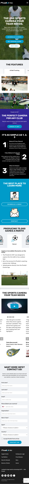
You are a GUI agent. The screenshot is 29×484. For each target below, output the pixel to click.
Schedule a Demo (14, 37)
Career (17, 463)
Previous (1, 241)
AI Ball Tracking (14, 70)
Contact (14, 221)
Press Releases (19, 457)
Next (27, 241)
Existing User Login (20, 454)
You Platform (4, 457)
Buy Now (14, 46)
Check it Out (15, 126)
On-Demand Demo (14, 41)
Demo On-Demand (5, 460)
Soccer (14, 244)
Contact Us (14, 442)
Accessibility (25, 480)
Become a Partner (5, 463)
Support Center (5, 454)
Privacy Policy (4, 480)
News (17, 460)
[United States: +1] (3, 406)
